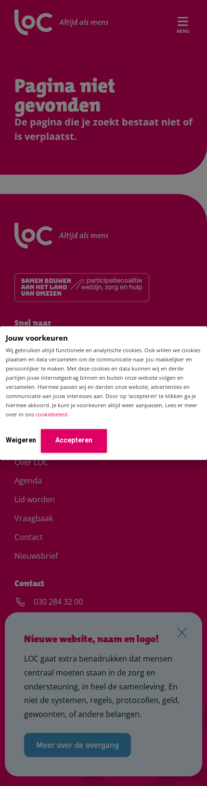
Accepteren (73, 440)
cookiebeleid (51, 414)
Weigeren (21, 440)
